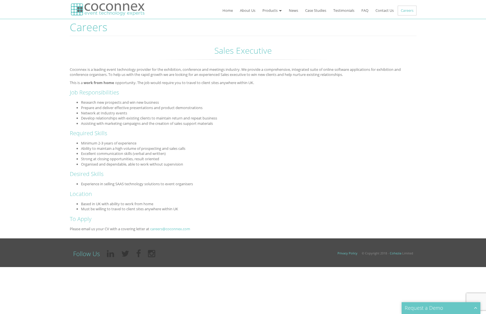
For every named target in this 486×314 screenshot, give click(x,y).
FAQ (364, 10)
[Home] (108, 9)
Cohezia (395, 253)
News (293, 10)
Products (270, 10)
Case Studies (315, 10)
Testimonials (343, 10)
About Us (247, 10)
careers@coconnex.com (170, 228)
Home (227, 10)
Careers (407, 10)
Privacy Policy (347, 253)
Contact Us (384, 10)
